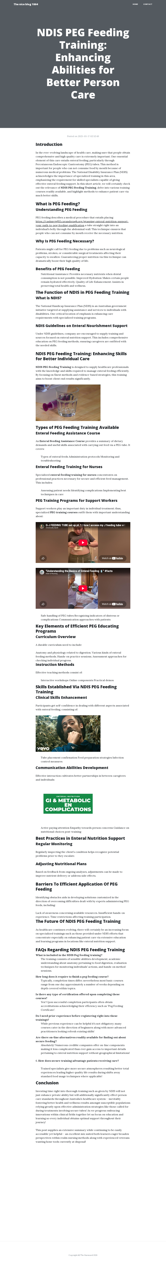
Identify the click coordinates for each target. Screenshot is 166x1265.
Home (135, 4)
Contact (147, 4)
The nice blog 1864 (26, 4)
